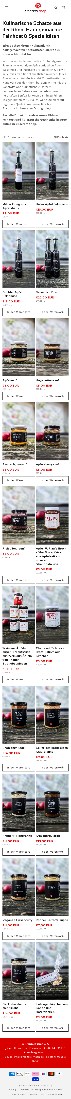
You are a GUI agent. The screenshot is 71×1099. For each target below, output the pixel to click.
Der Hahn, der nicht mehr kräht (16, 1006)
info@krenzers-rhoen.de (29, 1056)
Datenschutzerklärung (30, 1089)
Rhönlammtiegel (13, 747)
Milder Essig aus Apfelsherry (14, 206)
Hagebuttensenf (47, 380)
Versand (34, 1094)
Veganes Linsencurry (17, 920)
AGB (60, 1089)
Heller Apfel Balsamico (52, 204)
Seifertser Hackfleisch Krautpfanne (52, 749)
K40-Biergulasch (48, 835)
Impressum (49, 1089)
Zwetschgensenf (14, 464)
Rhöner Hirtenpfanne (17, 835)
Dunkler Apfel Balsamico (12, 294)
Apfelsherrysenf (47, 464)
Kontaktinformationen (51, 1094)
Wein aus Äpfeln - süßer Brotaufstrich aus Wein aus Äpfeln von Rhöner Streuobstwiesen (17, 656)
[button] (6, 7)
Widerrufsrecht (19, 1094)
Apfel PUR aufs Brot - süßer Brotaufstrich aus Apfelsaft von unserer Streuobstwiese (51, 556)
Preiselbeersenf (13, 548)
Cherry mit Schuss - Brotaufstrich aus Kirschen (50, 652)
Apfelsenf (9, 380)
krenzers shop (33, 1085)
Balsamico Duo (46, 292)
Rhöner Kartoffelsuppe (52, 920)
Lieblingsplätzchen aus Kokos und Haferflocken (52, 1008)
